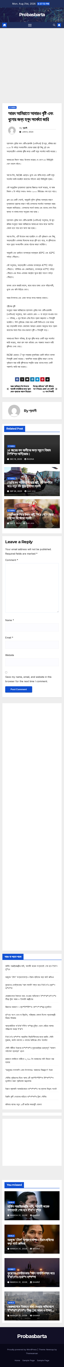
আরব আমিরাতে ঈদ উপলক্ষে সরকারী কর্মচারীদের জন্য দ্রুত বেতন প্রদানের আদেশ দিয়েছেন (20, 389)
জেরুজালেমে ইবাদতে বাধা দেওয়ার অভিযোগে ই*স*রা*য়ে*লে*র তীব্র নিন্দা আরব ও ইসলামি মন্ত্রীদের (30, 1310)
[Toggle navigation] (30, 25)
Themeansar (32, 1353)
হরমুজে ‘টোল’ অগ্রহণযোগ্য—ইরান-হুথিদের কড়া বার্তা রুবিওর (29, 977)
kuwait (11, 1269)
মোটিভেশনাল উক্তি (14, 375)
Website (9, 655)
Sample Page (28, 1360)
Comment (11, 560)
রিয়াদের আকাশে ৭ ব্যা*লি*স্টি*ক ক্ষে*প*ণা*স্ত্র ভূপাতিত (28, 1006)
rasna (30, 459)
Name (9, 620)
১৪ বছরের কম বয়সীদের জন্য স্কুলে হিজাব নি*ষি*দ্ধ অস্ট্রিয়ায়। (29, 452)
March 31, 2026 (19, 1215)
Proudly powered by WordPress (22, 1349)
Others (12, 107)
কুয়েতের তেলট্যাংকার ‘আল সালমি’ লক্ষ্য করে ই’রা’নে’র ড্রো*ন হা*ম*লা (30, 1275)
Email (9, 637)
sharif (36, 1215)
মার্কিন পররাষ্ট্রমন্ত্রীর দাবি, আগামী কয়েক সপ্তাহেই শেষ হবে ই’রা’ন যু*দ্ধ (28, 1208)
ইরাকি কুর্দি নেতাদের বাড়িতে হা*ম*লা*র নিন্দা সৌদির (25, 1096)
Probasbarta (32, 14)
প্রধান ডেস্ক (31, 491)
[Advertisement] (32, 61)
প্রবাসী (25, 128)
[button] (54, 25)
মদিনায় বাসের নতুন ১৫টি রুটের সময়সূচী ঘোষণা (23, 1104)
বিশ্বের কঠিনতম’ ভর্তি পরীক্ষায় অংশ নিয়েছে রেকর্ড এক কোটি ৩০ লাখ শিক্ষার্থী (43, 389)
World (11, 1202)
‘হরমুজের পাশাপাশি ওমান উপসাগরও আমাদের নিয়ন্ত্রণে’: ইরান (29, 1069)
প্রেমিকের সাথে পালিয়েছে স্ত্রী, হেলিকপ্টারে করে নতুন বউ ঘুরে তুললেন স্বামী (29, 484)
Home (17, 1360)
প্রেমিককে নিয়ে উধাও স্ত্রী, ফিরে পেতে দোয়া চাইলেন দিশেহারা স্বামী (30, 516)
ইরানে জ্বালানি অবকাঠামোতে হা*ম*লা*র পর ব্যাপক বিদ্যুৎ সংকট (31, 1088)
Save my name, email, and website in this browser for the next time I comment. (28, 679)
